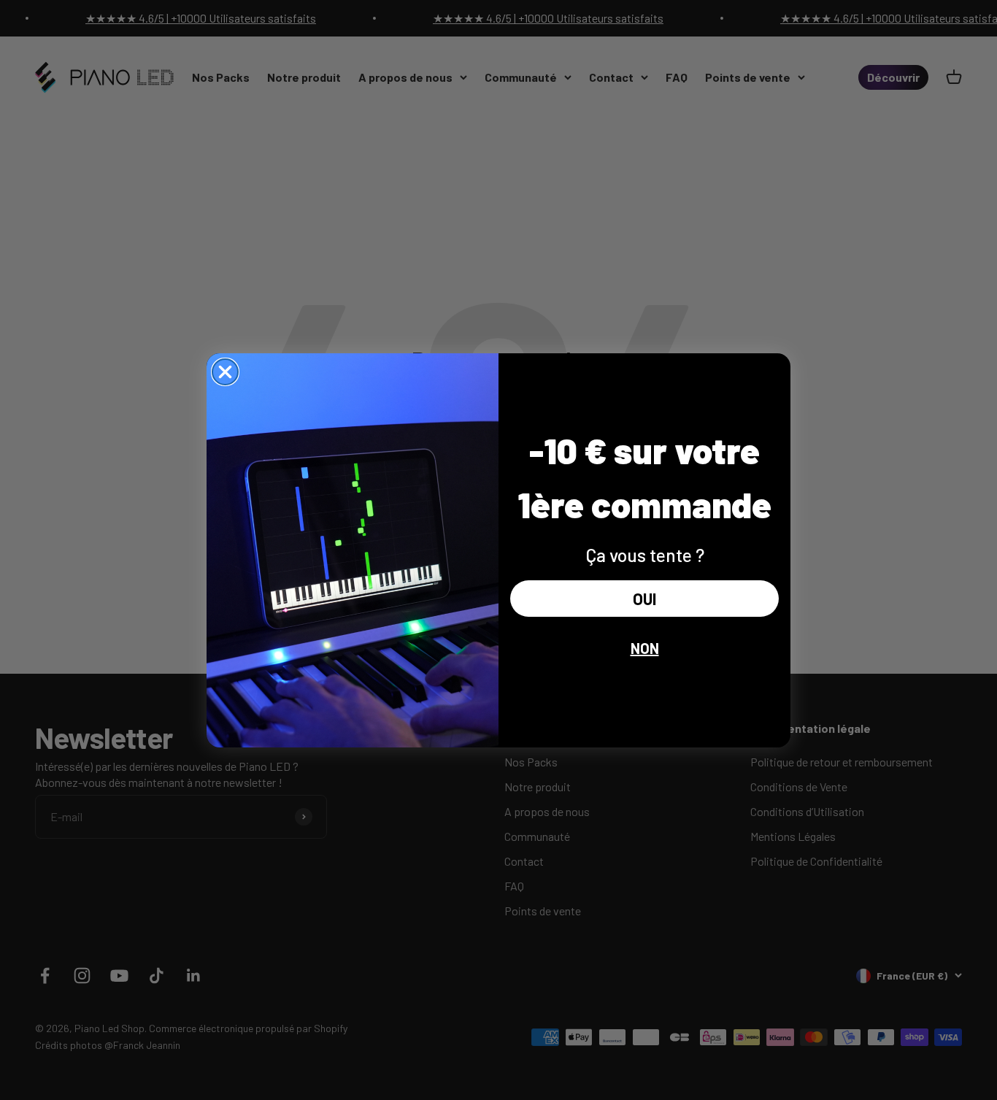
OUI (644, 598)
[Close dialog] (225, 372)
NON (645, 648)
